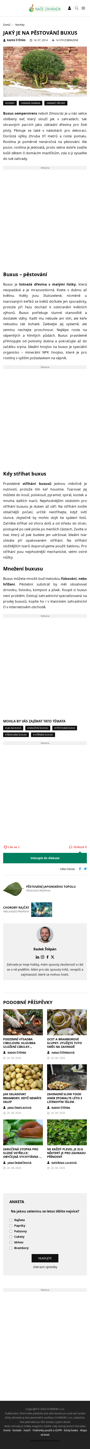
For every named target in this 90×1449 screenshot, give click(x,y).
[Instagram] (42, 957)
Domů (6, 1430)
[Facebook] (47, 957)
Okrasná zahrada (30, 103)
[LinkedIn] (37, 957)
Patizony (20, 1231)
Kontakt (17, 1430)
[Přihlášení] (69, 8)
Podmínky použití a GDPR (47, 1430)
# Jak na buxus (13, 728)
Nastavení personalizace (45, 1440)
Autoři (27, 1430)
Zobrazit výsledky (45, 1267)
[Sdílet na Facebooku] (79, 869)
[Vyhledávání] (77, 8)
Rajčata (19, 1220)
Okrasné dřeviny (55, 103)
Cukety (19, 1237)
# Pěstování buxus (64, 728)
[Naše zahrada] (45, 8)
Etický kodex (71, 1430)
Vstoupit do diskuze (45, 858)
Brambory (21, 1248)
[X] (52, 957)
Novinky (10, 103)
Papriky (19, 1226)
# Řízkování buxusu (16, 734)
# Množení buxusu (37, 728)
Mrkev (18, 1242)
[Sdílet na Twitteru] (85, 869)
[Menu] (83, 8)
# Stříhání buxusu (43, 734)
